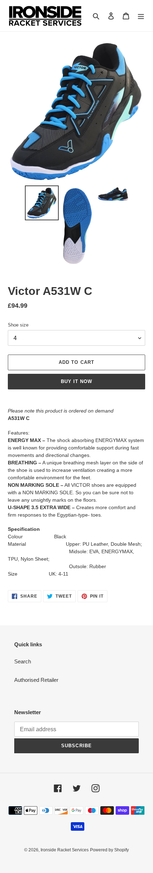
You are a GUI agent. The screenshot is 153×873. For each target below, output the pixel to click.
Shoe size (18, 325)
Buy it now (76, 381)
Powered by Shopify (109, 849)
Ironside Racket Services (65, 849)
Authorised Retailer (36, 680)
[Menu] (140, 15)
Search (22, 661)
